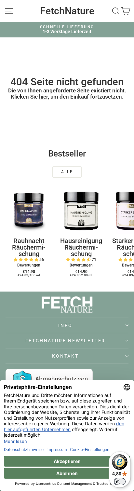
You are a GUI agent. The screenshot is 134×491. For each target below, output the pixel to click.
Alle (67, 172)
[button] (26, 259)
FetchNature (67, 11)
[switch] (120, 481)
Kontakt (65, 356)
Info (65, 325)
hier (43, 96)
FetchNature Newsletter (65, 340)
